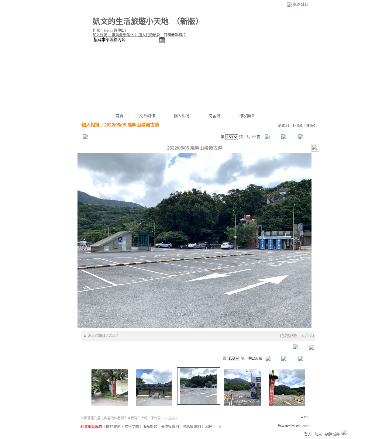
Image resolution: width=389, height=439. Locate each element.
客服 (208, 427)
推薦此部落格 (123, 35)
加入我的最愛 (149, 35)
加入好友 (100, 35)
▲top (304, 417)
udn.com (302, 426)
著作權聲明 (170, 427)
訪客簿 (214, 115)
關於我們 (113, 427)
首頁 (119, 115)
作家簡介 (247, 115)
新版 (187, 21)
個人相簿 (182, 115)
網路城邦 (300, 4)
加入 (318, 434)
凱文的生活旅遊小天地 (131, 21)
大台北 (307, 335)
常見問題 (131, 427)
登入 (308, 434)
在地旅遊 (289, 335)
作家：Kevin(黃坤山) (109, 30)
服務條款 (150, 427)
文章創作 (147, 115)
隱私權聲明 (192, 427)
